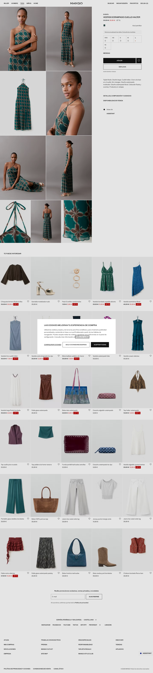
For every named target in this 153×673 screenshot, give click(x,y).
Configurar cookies (52, 345)
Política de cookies (82, 337)
